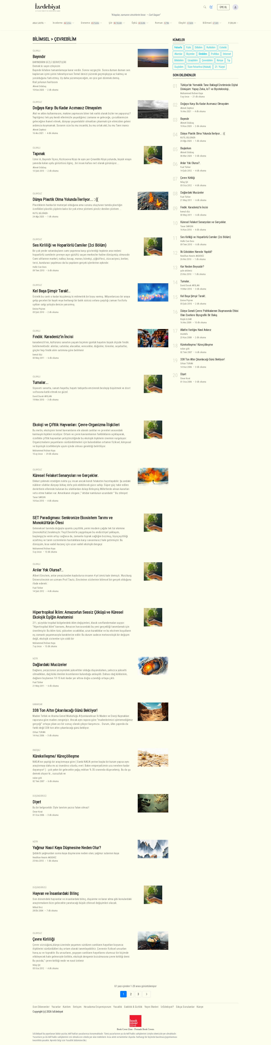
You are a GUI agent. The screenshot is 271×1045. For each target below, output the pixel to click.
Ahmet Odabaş (39, 86)
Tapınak (39, 153)
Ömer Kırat (37, 811)
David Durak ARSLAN (42, 396)
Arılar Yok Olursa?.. (48, 569)
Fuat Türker (38, 587)
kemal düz (37, 354)
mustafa (184, 334)
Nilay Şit (36, 965)
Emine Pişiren (39, 308)
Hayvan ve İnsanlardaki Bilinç (56, 893)
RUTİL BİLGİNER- (40, 213)
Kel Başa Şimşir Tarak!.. (51, 290)
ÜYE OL (223, 7)
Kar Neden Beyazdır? (192, 266)
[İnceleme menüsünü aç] (73, 23)
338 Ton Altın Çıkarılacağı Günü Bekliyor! (65, 710)
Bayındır (39, 56)
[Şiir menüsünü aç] (124, 23)
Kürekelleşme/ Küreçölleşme (56, 756)
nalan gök (37, 778)
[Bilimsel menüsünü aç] (220, 23)
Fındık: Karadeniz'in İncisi (53, 336)
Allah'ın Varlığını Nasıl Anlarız (195, 330)
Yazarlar (56, 1006)
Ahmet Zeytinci (39, 129)
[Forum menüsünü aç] (237, 23)
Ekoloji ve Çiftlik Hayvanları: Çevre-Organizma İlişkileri (76, 424)
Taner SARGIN (39, 497)
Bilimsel (41, 39)
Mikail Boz (38, 907)
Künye (200, 1006)
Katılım (67, 1006)
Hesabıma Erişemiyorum (97, 1006)
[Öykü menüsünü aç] (147, 23)
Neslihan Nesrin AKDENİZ (44, 857)
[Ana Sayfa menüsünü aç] (45, 23)
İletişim (77, 1006)
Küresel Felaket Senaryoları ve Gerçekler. (66, 475)
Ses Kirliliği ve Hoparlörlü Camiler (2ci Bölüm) (69, 245)
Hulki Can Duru (39, 267)
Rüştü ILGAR (186, 319)
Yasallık (117, 1006)
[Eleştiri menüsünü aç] (195, 23)
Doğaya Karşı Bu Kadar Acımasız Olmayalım (67, 107)
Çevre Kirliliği (44, 939)
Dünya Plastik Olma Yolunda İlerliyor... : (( (65, 199)
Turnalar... (40, 382)
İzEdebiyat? (167, 1006)
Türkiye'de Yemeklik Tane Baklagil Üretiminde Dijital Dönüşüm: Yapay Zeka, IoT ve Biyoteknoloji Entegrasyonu (209, 89)
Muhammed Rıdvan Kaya (44, 450)
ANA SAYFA (38, 23)
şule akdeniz (186, 270)
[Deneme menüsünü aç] (101, 23)
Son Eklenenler (41, 1006)
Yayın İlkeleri (152, 1006)
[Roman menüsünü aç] (171, 23)
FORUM (232, 23)
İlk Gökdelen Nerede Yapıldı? (196, 252)
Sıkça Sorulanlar (185, 1006)
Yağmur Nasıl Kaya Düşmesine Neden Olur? (67, 847)
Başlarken (185, 148)
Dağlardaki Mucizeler (50, 664)
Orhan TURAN (39, 732)
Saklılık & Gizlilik (133, 1006)
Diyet (37, 801)
